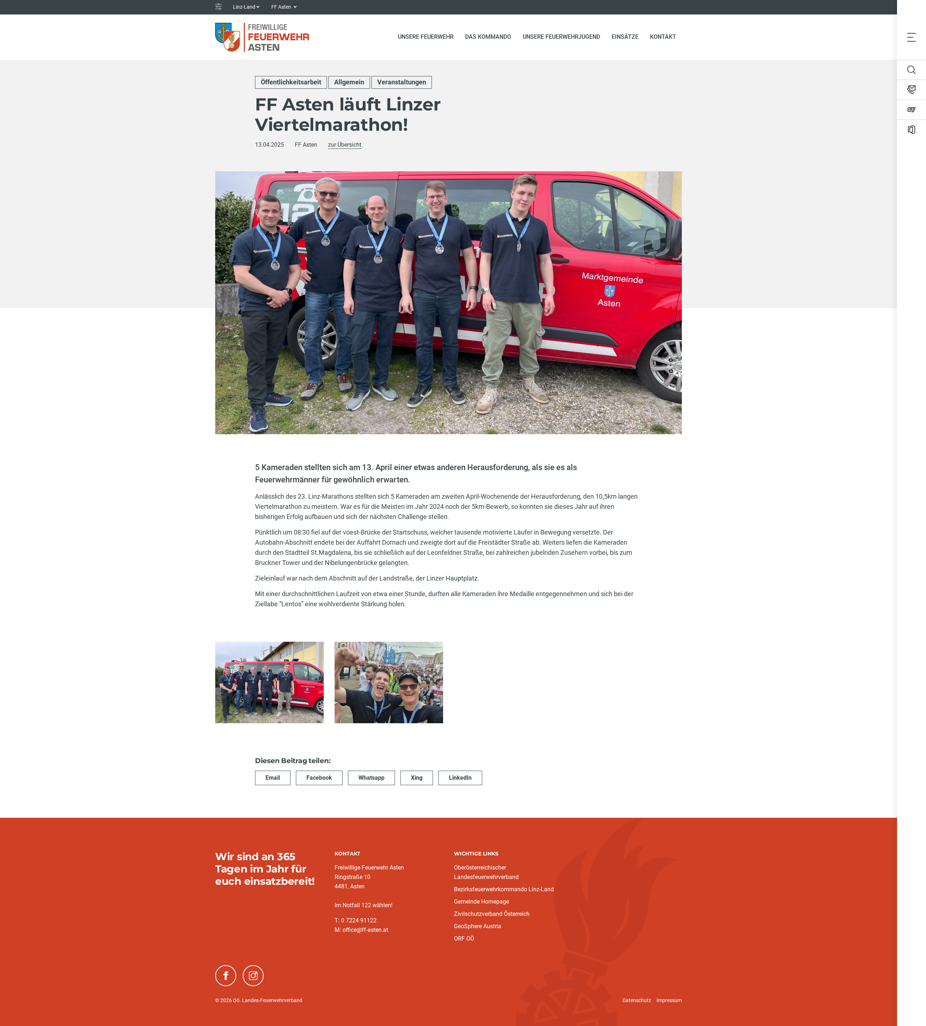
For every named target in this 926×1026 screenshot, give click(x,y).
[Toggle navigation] (911, 36)
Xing (416, 777)
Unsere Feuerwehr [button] (426, 36)
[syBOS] (911, 110)
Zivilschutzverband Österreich (492, 913)
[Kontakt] (911, 90)
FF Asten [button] (281, 7)
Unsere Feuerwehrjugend (561, 36)
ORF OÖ (464, 938)
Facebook (319, 777)
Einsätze (625, 36)
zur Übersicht (344, 144)
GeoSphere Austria (477, 926)
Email (273, 777)
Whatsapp (371, 777)
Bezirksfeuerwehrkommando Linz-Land (504, 889)
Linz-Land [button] (244, 7)
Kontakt (663, 36)
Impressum (669, 1000)
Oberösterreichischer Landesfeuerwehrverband (486, 872)
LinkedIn (460, 777)
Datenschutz (637, 1000)
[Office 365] (911, 129)
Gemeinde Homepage (481, 901)
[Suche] (911, 70)
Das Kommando (488, 36)
